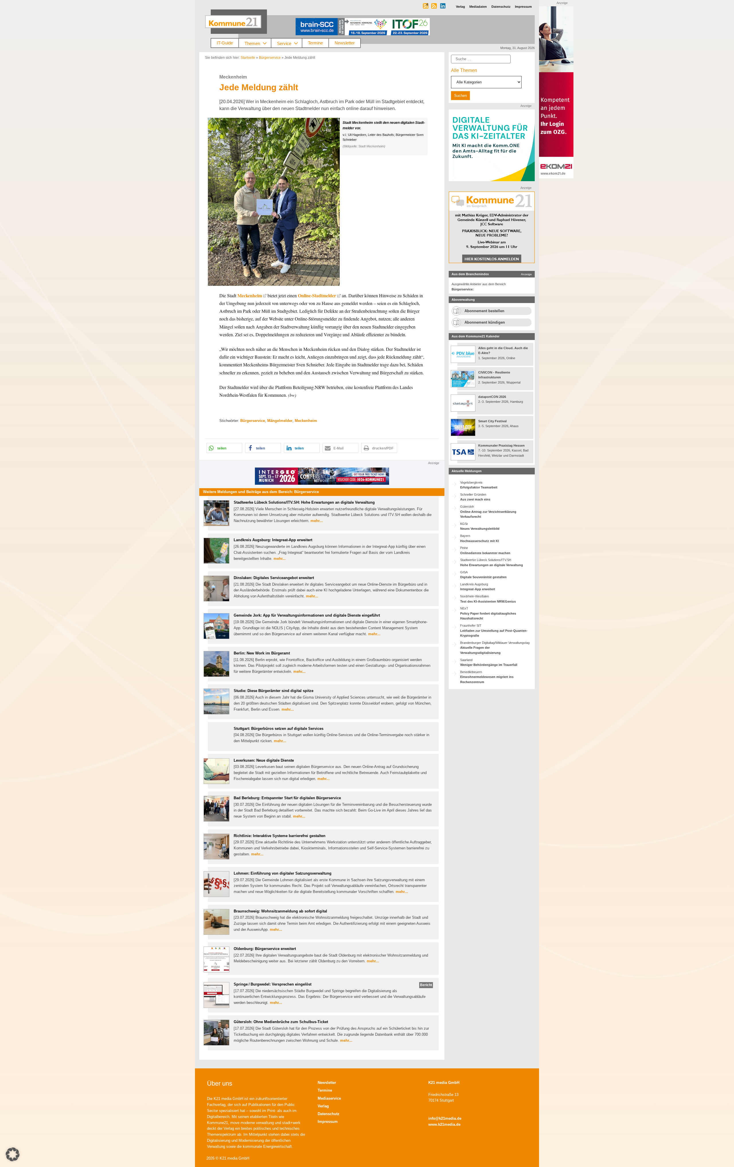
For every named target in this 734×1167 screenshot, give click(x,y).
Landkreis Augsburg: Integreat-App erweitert (273, 540)
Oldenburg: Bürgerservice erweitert (265, 949)
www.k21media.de (444, 1124)
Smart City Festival (492, 421)
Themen (252, 43)
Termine (315, 42)
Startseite (248, 58)
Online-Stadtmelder (317, 295)
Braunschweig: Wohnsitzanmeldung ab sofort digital (280, 911)
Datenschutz (328, 1114)
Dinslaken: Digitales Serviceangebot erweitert (274, 578)
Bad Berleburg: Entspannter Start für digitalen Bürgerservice (287, 798)
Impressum (328, 1121)
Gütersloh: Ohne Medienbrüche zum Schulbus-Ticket (281, 1022)
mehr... (317, 521)
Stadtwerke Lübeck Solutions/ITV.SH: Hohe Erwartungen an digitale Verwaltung (304, 502)
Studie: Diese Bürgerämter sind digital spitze (273, 691)
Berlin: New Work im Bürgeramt (262, 653)
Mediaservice (329, 1098)
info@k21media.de (444, 1118)
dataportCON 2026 (492, 396)
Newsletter (345, 42)
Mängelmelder (279, 421)
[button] (322, 202)
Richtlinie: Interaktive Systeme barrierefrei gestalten (279, 836)
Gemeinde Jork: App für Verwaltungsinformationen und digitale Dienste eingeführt (307, 615)
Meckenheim (249, 295)
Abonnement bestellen (484, 311)
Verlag (323, 1106)
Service (284, 43)
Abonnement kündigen (484, 322)
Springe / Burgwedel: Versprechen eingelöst (272, 984)
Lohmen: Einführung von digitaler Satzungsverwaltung (282, 873)
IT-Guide (225, 42)
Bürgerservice (270, 58)
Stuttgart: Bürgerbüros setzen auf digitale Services (278, 728)
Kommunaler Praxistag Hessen (501, 445)
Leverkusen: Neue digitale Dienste (264, 760)
